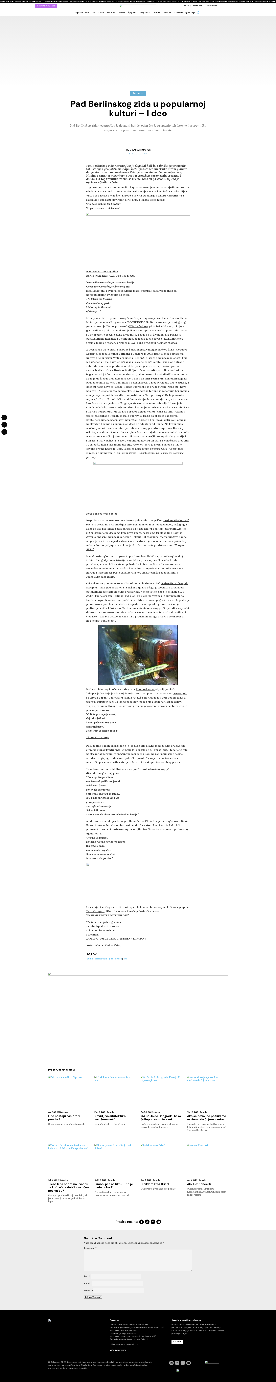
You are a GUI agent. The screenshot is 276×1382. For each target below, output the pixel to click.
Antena (167, 13)
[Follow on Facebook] (141, 1222)
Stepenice (145, 13)
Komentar (90, 1248)
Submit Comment (93, 1297)
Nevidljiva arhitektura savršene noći (110, 1117)
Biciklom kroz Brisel (155, 1184)
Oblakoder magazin (140, 150)
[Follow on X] (147, 1222)
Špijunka (132, 13)
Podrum (157, 13)
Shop (186, 5)
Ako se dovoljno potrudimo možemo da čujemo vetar (206, 1117)
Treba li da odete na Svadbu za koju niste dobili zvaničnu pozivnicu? (68, 1187)
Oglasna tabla (82, 13)
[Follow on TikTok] (183, 1363)
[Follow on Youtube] (158, 1222)
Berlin (90, 958)
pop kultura (115, 958)
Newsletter (211, 5)
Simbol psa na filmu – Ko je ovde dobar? (113, 1185)
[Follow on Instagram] (153, 1222)
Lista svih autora (118, 1350)
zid (125, 958)
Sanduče (111, 13)
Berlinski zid (101, 958)
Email (88, 1283)
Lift (93, 13)
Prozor (122, 13)
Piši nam (177, 1342)
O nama (114, 1320)
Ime (87, 1276)
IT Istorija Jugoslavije (184, 13)
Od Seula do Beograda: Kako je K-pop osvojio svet (161, 1117)
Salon (101, 13)
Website (88, 1290)
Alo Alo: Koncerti (199, 1184)
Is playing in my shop (46, 6)
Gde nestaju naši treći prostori (64, 1117)
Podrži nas (197, 5)
